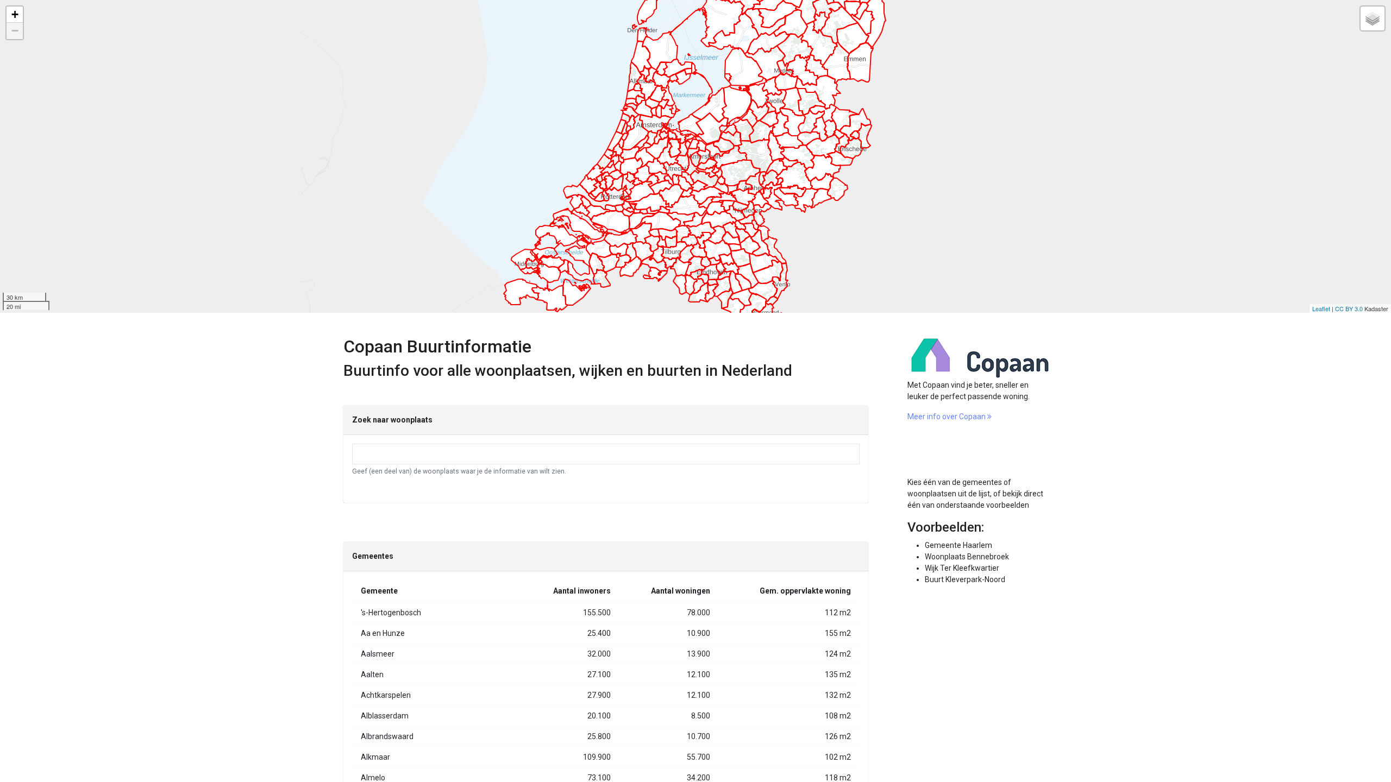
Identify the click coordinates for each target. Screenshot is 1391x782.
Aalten (372, 674)
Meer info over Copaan (947, 416)
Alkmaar (375, 757)
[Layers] (1372, 18)
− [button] (14, 30)
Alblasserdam (385, 715)
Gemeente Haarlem (958, 545)
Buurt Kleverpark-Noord (965, 579)
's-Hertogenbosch (391, 612)
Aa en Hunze (383, 633)
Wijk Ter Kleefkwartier (962, 568)
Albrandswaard (387, 736)
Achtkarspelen (386, 695)
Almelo (373, 777)
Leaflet (1321, 308)
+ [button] (14, 14)
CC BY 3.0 (1349, 308)
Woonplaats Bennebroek (967, 556)
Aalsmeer (377, 653)
